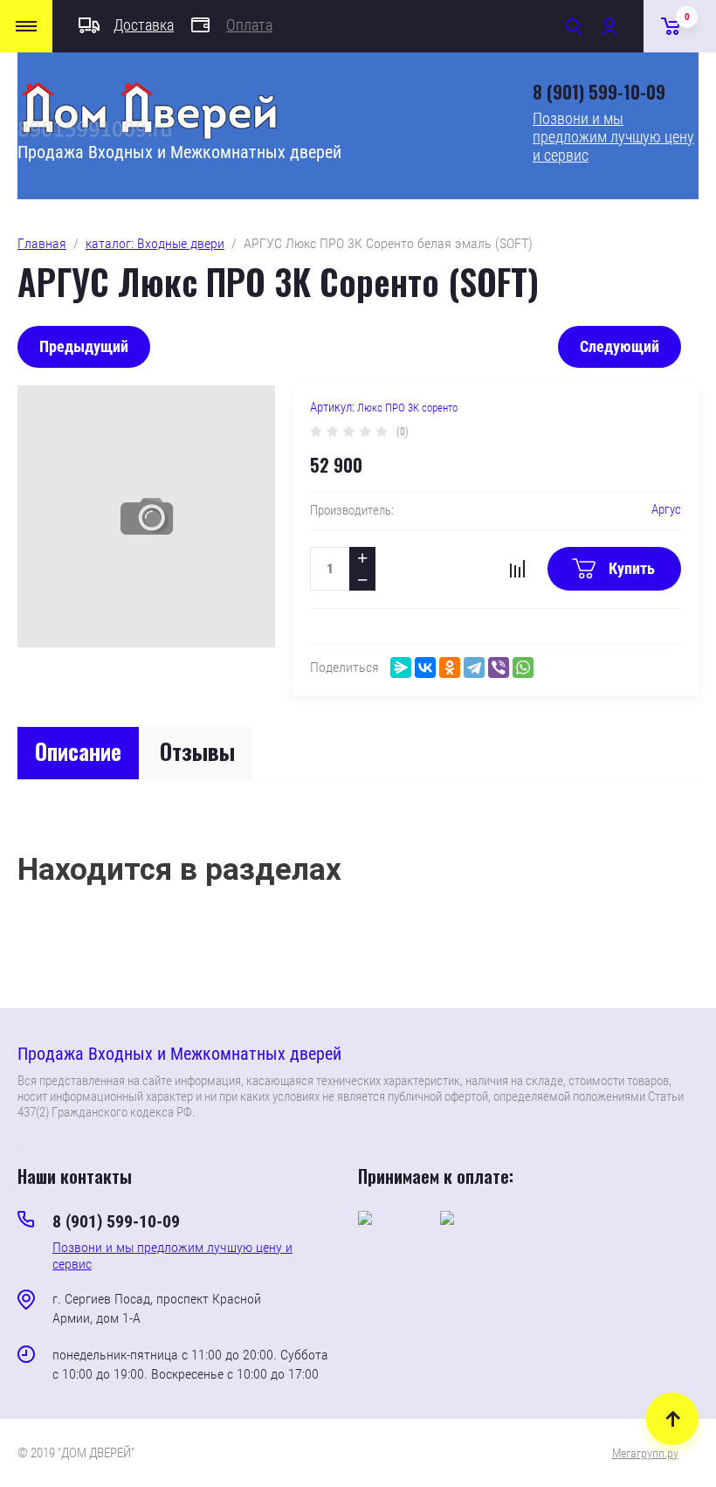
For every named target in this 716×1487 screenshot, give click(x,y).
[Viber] (498, 667)
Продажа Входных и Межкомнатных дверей (179, 152)
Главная (41, 243)
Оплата (249, 25)
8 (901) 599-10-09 (599, 92)
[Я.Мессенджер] (400, 667)
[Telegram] (474, 667)
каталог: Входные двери (155, 243)
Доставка (144, 25)
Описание (78, 751)
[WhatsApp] (523, 667)
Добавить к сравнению (517, 569)
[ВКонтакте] (425, 667)
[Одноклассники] (449, 667)
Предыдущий (83, 346)
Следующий (619, 346)
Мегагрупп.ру (645, 1453)
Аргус (666, 509)
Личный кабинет (608, 26)
